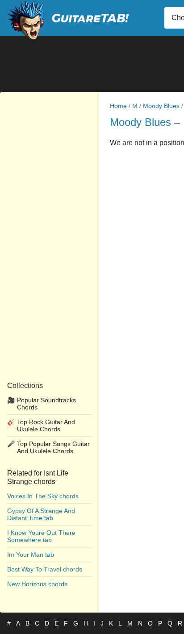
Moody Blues (161, 105)
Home (118, 105)
